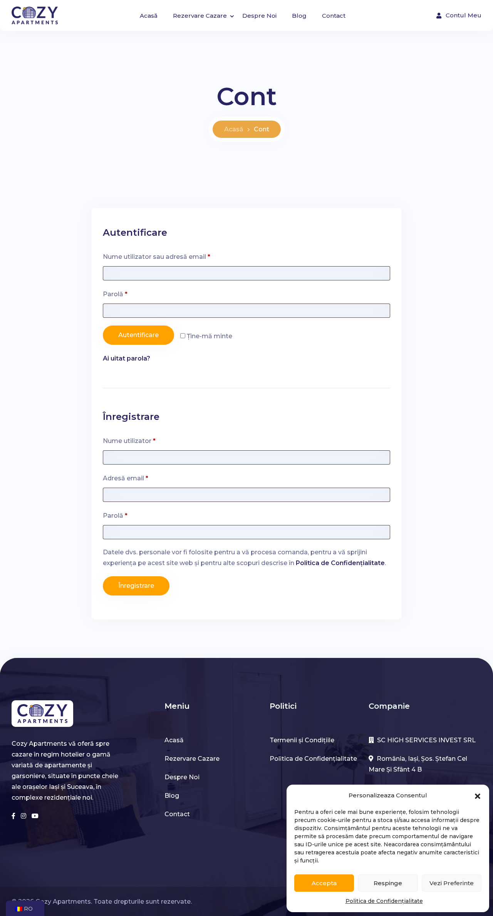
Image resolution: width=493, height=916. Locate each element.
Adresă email (143, 477)
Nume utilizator (147, 440)
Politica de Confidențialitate (384, 901)
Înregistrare (136, 585)
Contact (333, 15)
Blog (299, 15)
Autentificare (138, 335)
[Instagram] (24, 816)
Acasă (149, 15)
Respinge (388, 883)
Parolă (133, 293)
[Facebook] (14, 816)
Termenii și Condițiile (302, 740)
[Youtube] (35, 816)
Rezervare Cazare (200, 15)
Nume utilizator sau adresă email (174, 255)
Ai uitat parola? (126, 358)
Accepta (324, 883)
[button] (477, 795)
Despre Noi (259, 15)
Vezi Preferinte (451, 883)
